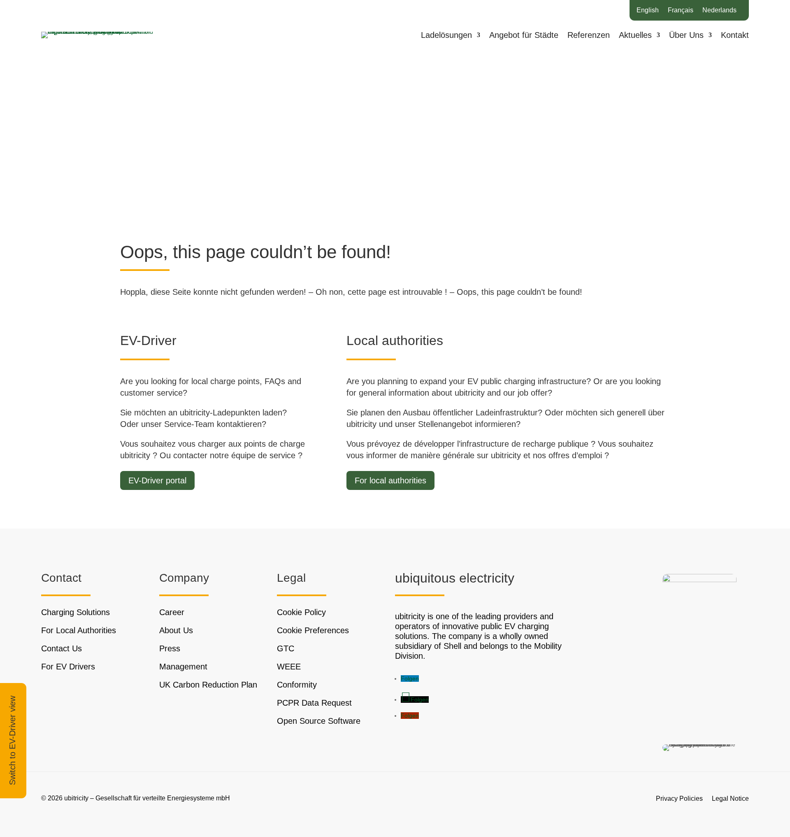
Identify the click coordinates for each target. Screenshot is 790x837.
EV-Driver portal (157, 480)
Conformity (297, 684)
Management (183, 666)
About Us (176, 630)
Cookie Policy (301, 612)
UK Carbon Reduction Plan (208, 684)
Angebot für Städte (523, 36)
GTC (285, 648)
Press (169, 648)
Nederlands (719, 10)
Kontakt (735, 36)
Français (680, 10)
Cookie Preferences (313, 630)
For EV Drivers (68, 666)
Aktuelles (635, 36)
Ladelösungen (446, 36)
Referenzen (588, 36)
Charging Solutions (75, 612)
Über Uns (686, 36)
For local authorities (390, 480)
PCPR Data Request (314, 702)
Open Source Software (318, 720)
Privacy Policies (679, 798)
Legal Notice (730, 798)
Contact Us (61, 648)
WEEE (289, 666)
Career (171, 612)
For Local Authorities (78, 630)
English (648, 10)
